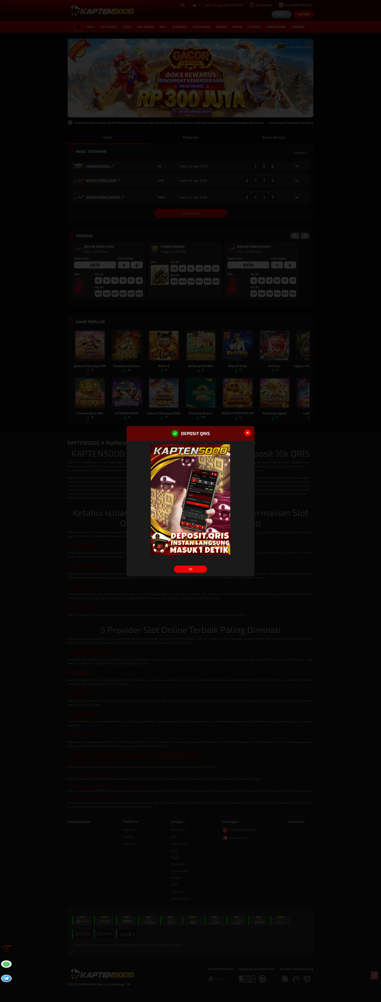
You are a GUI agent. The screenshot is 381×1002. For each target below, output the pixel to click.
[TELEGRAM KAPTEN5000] (6, 978)
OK (190, 569)
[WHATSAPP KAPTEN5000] (6, 964)
